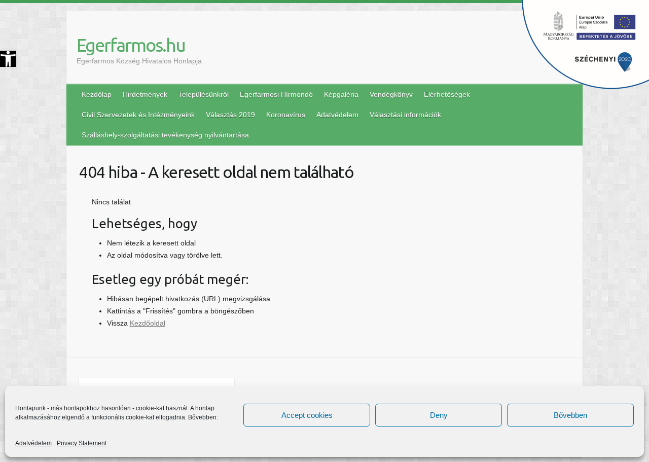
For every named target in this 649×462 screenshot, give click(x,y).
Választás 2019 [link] (230, 115)
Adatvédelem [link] (33, 443)
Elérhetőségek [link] (447, 94)
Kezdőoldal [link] (147, 323)
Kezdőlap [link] (97, 94)
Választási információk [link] (405, 115)
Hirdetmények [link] (145, 94)
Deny (439, 415)
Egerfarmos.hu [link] (131, 44)
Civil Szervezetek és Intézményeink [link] (138, 115)
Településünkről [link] (203, 94)
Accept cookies (307, 415)
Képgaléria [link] (341, 94)
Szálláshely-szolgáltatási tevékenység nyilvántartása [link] (165, 135)
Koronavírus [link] (285, 115)
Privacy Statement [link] (81, 443)
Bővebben (570, 415)
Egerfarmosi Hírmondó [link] (276, 94)
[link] (8, 59)
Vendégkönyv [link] (391, 94)
